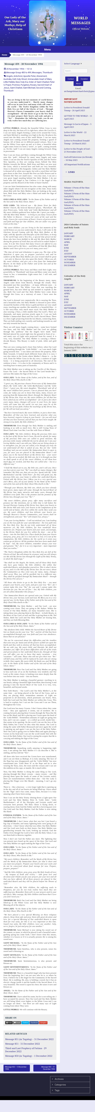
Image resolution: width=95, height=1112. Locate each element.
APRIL (67, 242)
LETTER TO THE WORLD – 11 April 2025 (78, 117)
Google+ (43, 1022)
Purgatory (25, 85)
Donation (84, 79)
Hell (14, 79)
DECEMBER (69, 265)
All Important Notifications (77, 164)
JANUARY (68, 233)
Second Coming (43, 88)
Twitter (25, 1022)
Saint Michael (29, 88)
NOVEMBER (69, 262)
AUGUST (68, 253)
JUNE (66, 247)
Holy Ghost (22, 79)
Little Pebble (9, 82)
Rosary (33, 85)
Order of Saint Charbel (39, 82)
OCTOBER (69, 259)
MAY (66, 244)
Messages (37, 72)
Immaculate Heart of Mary (40, 79)
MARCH (67, 239)
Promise (16, 85)
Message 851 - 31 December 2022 (22, 1043)
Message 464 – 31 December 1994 (48, 1068)
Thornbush (48, 72)
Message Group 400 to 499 (18, 72)
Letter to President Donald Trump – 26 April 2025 (76, 109)
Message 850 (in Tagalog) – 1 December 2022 (28, 1055)
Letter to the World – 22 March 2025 (75, 133)
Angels (9, 76)
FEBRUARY (69, 236)
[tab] (78, 172)
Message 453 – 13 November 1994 (16, 1068)
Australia (7, 79)
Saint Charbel (16, 88)
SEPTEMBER (70, 256)
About (78, 83)
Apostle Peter (29, 76)
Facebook (34, 1022)
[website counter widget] (78, 355)
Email (18, 1022)
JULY (66, 250)
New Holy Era (22, 82)
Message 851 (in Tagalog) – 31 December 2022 (29, 1039)
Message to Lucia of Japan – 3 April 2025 (77, 125)
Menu (47, 49)
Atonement (41, 76)
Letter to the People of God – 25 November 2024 (77, 150)
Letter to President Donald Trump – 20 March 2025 (76, 142)
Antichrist (18, 76)
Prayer (8, 85)
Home (4, 55)
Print (10, 1022)
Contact (71, 79)
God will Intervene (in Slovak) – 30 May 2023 (78, 158)
